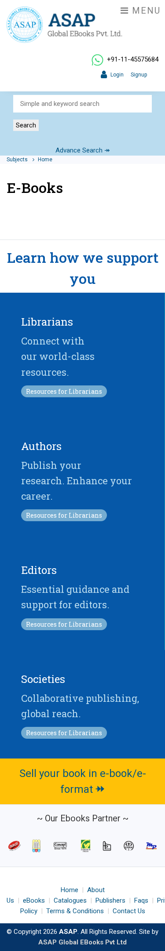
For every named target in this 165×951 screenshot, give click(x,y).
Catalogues (70, 900)
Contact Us (129, 911)
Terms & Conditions (75, 911)
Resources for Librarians (64, 391)
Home (45, 159)
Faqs (141, 900)
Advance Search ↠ (82, 150)
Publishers (110, 900)
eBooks (34, 900)
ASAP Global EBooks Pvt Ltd (82, 942)
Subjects (18, 159)
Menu (145, 10)
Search (26, 125)
